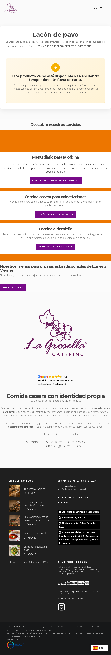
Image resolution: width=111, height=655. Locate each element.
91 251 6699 (63, 593)
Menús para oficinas (67, 486)
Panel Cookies (35, 636)
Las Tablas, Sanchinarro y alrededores (80, 511)
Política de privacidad (21, 633)
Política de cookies (61, 633)
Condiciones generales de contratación (81, 633)
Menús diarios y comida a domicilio (73, 489)
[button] (106, 8)
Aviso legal (10, 633)
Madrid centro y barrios (73, 517)
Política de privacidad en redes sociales (42, 633)
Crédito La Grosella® (24, 636)
